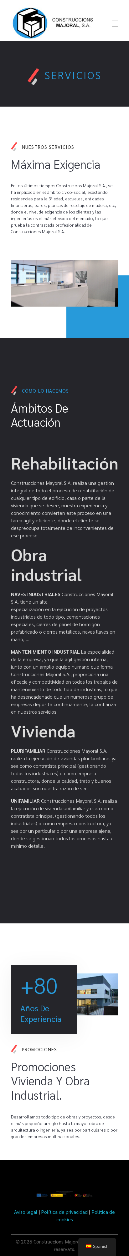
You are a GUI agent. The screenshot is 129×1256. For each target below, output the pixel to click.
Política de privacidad (64, 1211)
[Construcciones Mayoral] (54, 23)
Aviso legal (25, 1211)
